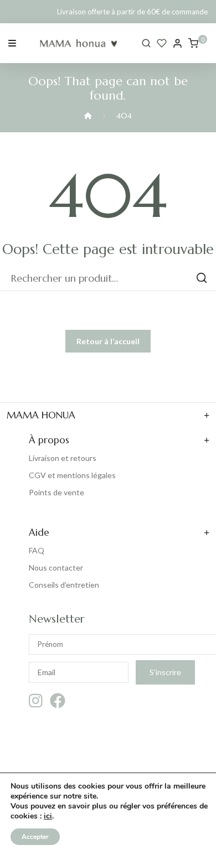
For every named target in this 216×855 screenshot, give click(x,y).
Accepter (35, 836)
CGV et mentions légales (72, 475)
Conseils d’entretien (64, 584)
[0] (193, 43)
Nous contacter (56, 567)
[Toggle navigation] (12, 42)
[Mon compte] (177, 43)
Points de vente (56, 492)
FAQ (36, 550)
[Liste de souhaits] (162, 43)
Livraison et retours (62, 458)
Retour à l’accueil (108, 341)
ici (48, 816)
